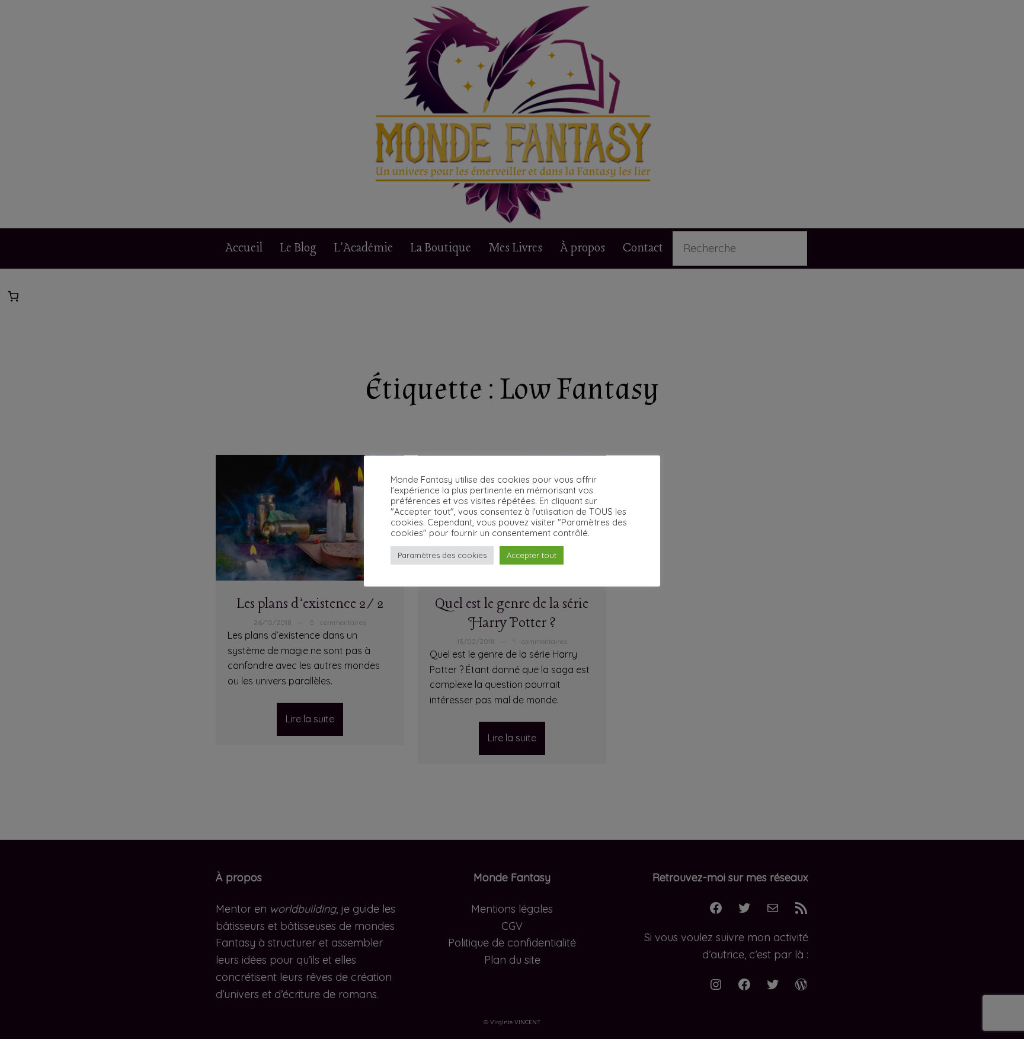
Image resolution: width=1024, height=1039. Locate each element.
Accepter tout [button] (531, 555)
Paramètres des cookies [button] (442, 555)
